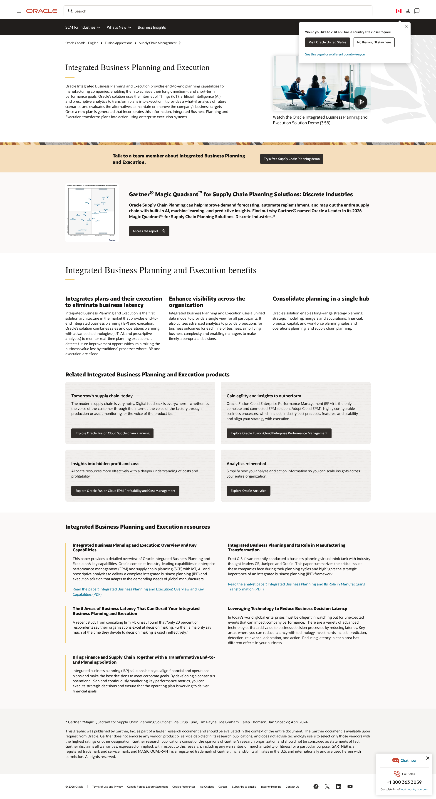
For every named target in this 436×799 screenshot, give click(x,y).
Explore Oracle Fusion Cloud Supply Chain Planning (112, 433)
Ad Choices (207, 786)
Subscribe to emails (244, 786)
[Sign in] (408, 11)
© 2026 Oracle (74, 786)
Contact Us (292, 786)
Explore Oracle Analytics (248, 490)
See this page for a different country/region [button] (335, 54)
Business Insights (152, 27)
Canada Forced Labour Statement (147, 786)
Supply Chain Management (158, 43)
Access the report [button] (145, 231)
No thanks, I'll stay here (374, 42)
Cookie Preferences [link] (184, 786)
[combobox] (218, 10)
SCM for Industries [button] (80, 27)
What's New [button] (116, 27)
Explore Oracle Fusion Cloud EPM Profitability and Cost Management (125, 490)
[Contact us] (417, 11)
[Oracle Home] (41, 11)
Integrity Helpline (270, 786)
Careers (223, 786)
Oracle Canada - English (81, 43)
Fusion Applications (118, 43)
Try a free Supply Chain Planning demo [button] (292, 159)
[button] (19, 11)
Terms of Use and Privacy (107, 786)
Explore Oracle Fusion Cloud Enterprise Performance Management (279, 433)
